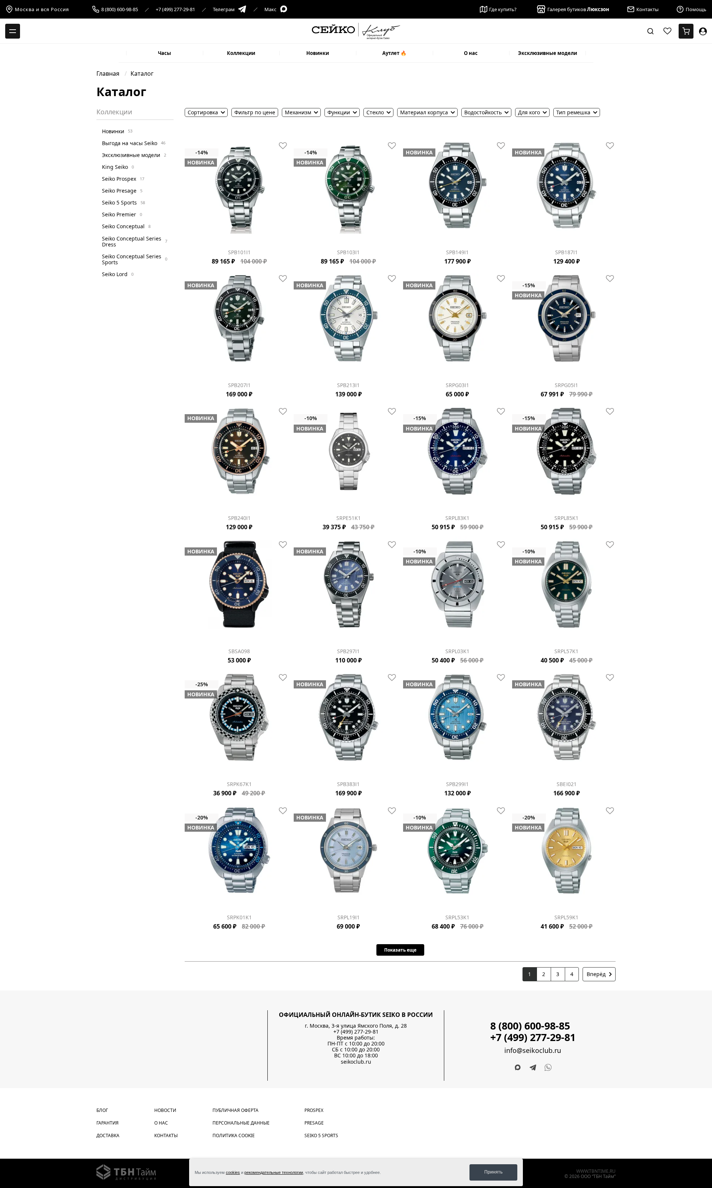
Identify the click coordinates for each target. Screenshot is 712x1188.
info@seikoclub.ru (532, 1050)
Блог (102, 1110)
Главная (108, 73)
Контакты (166, 1135)
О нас (471, 53)
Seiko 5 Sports (123, 202)
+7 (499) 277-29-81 (175, 9)
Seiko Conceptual (126, 226)
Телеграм (224, 9)
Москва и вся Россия (42, 9)
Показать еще (400, 950)
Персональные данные (241, 1123)
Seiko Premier (122, 214)
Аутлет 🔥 (394, 53)
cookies (233, 1172)
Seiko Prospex (123, 178)
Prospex (313, 1110)
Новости (165, 1110)
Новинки (317, 53)
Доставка (107, 1135)
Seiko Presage (122, 190)
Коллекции (241, 53)
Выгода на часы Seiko (133, 142)
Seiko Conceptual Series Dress (134, 241)
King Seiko (118, 166)
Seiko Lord (118, 274)
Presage (314, 1123)
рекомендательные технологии (273, 1172)
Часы (164, 53)
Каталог (142, 73)
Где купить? (503, 9)
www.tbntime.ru (596, 1171)
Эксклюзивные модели (547, 53)
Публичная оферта (235, 1110)
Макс (270, 9)
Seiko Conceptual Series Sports (134, 258)
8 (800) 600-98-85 (119, 9)
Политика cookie (233, 1135)
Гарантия (107, 1123)
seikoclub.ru (356, 1061)
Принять (493, 1172)
